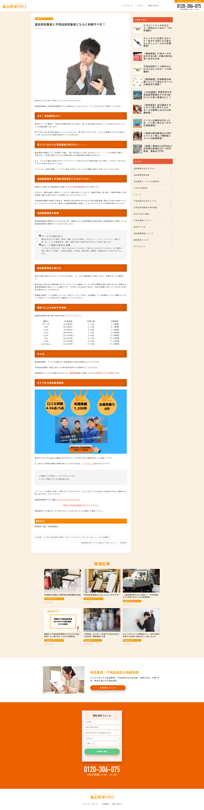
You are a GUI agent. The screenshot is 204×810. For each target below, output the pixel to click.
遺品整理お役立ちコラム (44, 19)
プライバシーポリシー (90, 804)
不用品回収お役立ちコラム (145, 201)
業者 (44, 526)
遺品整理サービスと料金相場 (146, 181)
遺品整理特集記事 (141, 175)
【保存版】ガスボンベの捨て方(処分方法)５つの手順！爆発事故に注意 (101, 635)
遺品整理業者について (143, 233)
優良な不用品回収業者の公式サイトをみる (80, 505)
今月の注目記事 (140, 188)
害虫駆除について (141, 240)
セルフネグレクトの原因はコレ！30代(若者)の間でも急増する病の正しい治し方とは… (141, 635)
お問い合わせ (153, 5)
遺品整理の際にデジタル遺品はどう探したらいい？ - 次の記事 (103, 543)
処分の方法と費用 (141, 214)
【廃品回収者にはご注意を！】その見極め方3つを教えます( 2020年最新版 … (141, 596)
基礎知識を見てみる (108, 688)
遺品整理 (38, 526)
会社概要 (105, 804)
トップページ (127, 5)
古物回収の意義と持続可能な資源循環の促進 (62, 595)
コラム (140, 5)
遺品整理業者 (53, 526)
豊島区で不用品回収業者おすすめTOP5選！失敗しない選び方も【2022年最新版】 (62, 635)
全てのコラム (139, 246)
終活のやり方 (139, 227)
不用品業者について (142, 220)
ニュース (137, 194)
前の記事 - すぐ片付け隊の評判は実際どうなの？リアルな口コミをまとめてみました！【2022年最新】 (72, 537)
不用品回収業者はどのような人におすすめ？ (101, 595)
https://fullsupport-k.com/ (67, 499)
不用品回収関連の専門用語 (145, 207)
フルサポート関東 (89, 463)
